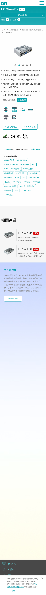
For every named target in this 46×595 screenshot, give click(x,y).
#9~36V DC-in (22, 160)
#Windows (8, 177)
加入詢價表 (30, 127)
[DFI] (4, 3)
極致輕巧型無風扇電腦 (32, 30)
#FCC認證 (36, 182)
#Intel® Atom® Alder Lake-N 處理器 (16, 164)
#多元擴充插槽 (34, 177)
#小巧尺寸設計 (21, 173)
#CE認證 (27, 182)
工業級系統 (14, 30)
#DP (24, 177)
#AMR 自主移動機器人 (27, 186)
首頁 (4, 30)
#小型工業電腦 (28, 169)
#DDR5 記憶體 (9, 160)
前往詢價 (22, 100)
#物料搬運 (7, 190)
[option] (23, 51)
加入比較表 (11, 127)
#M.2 (33, 164)
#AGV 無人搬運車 (10, 186)
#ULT (16, 190)
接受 (13, 591)
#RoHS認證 (17, 182)
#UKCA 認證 (8, 195)
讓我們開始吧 (13, 298)
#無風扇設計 (8, 173)
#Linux (17, 177)
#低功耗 (7, 182)
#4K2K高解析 (33, 173)
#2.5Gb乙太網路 (26, 190)
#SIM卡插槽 (15, 169)
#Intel (6, 169)
